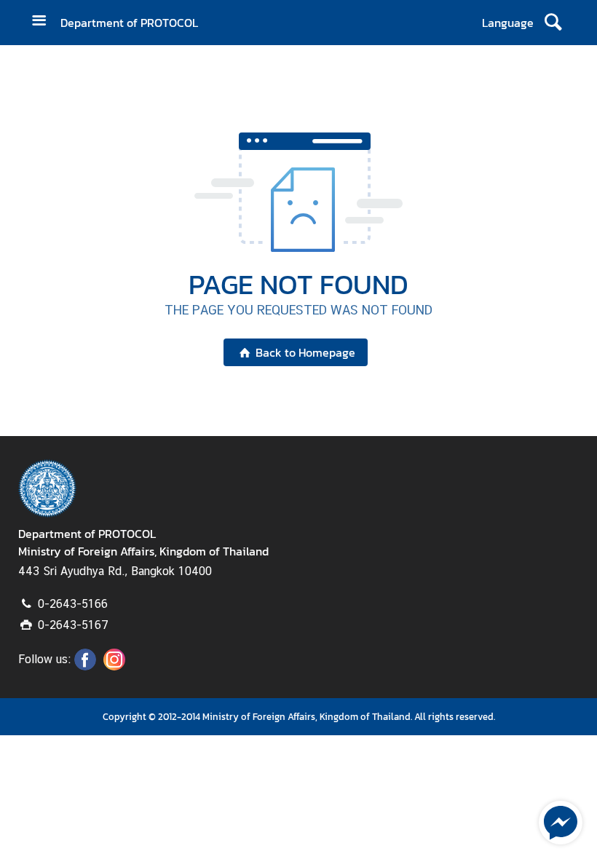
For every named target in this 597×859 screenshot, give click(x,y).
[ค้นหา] (553, 22)
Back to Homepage (305, 352)
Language (508, 22)
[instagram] (114, 666)
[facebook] (85, 666)
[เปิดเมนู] (44, 22)
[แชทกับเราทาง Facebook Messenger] (560, 821)
